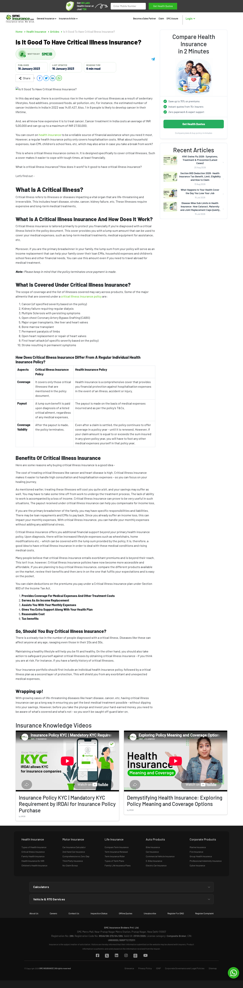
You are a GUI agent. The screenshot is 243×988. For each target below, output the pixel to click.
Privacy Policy (145, 968)
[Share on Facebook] (40, 78)
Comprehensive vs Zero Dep (75, 856)
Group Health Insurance (201, 856)
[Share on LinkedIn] (52, 78)
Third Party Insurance (72, 860)
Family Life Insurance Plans (118, 865)
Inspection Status (99, 913)
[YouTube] (145, 956)
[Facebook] (97, 956)
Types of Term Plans (114, 860)
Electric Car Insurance (156, 865)
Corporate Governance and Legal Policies (184, 968)
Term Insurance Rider (115, 856)
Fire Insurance (196, 851)
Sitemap (213, 968)
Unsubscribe (150, 913)
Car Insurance (152, 851)
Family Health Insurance (32, 856)
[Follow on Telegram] (153, 58)
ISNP (158, 968)
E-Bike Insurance (154, 860)
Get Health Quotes (163, 6)
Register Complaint (204, 913)
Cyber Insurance (197, 865)
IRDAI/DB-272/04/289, (111, 935)
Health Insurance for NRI (32, 860)
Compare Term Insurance (117, 847)
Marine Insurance (198, 847)
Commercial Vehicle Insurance (160, 856)
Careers (53, 913)
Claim (161, 18)
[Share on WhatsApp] (59, 78)
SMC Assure (172, 18)
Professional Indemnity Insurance (206, 860)
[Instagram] (126, 956)
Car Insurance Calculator (74, 847)
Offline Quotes (125, 913)
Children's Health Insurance (34, 865)
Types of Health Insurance (33, 847)
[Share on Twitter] (46, 78)
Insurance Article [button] (67, 18)
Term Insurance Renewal (116, 851)
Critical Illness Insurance (33, 851)
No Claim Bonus (70, 865)
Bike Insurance (153, 847)
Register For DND (175, 913)
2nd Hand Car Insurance (73, 851)
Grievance (129, 968)
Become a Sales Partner (144, 18)
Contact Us (74, 913)
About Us (33, 913)
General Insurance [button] (46, 18)
